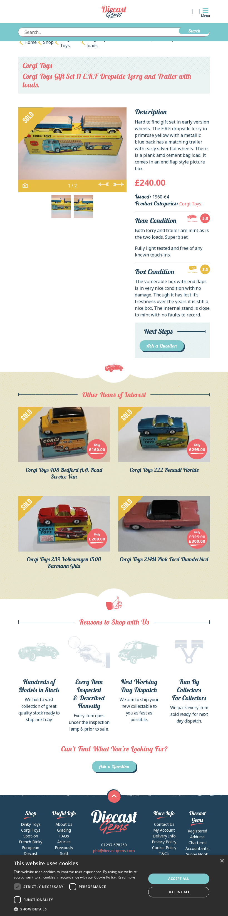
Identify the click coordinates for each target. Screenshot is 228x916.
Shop (48, 42)
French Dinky (30, 841)
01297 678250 (114, 844)
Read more (126, 877)
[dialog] (114, 885)
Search (194, 31)
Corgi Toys (65, 42)
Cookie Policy (164, 847)
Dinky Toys (31, 824)
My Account (164, 830)
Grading (64, 830)
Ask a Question (162, 346)
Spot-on (30, 836)
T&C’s (164, 853)
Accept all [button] (178, 878)
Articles (64, 841)
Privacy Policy (164, 841)
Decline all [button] (178, 892)
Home (30, 42)
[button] (78, 909)
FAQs (64, 836)
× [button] (222, 861)
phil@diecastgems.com (114, 850)
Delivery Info (164, 836)
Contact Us (164, 824)
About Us (64, 824)
